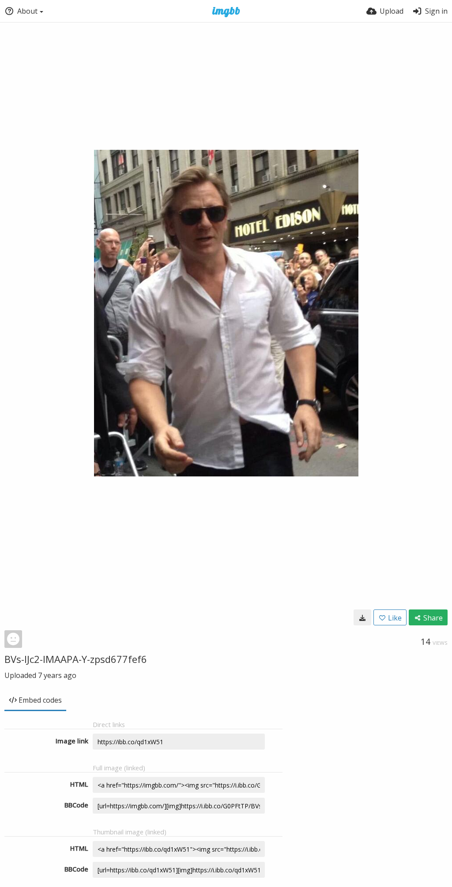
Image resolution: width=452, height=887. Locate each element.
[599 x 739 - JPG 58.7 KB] (362, 617)
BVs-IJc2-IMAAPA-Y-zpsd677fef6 (75, 659)
